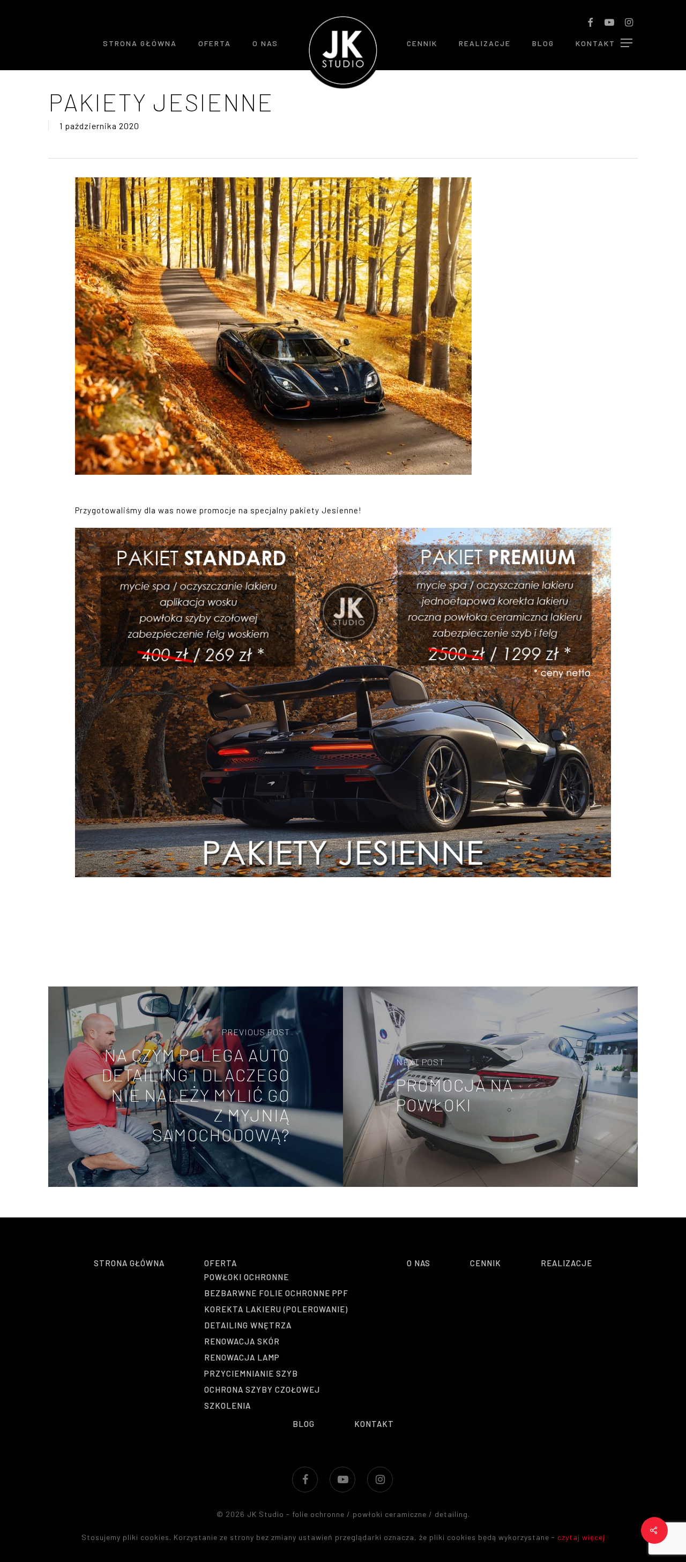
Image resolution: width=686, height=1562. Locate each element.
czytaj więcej (581, 1537)
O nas (418, 1263)
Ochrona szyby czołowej (262, 1389)
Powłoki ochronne (246, 1277)
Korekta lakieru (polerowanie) (276, 1309)
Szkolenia (227, 1405)
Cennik (485, 1263)
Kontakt (374, 1424)
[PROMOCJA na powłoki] (490, 1086)
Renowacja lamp (242, 1357)
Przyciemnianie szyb (251, 1373)
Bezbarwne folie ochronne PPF (276, 1293)
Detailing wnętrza (248, 1325)
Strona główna (129, 1263)
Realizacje (566, 1263)
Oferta (220, 1263)
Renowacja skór (242, 1341)
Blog (304, 1424)
